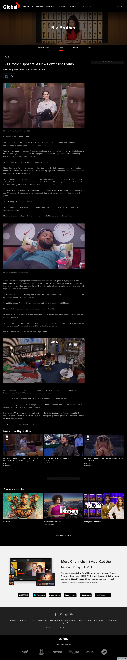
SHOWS (26, 6)
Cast (89, 47)
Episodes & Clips (42, 47)
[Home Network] (74, 652)
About (75, 47)
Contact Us (22, 620)
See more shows (63, 535)
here (38, 424)
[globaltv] (11, 6)
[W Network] (104, 652)
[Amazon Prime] (55, 595)
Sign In (119, 6)
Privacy (32, 620)
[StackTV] (90, 652)
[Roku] (70, 595)
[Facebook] (6, 76)
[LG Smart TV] (103, 595)
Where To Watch (99, 620)
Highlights (50, 6)
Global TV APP (112, 620)
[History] (41, 652)
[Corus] (63, 639)
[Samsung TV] (86, 595)
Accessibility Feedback (63, 623)
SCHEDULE (62, 6)
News (61, 47)
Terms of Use (42, 620)
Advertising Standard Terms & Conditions (62, 620)
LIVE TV (88, 6)
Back (7, 57)
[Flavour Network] (58, 652)
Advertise (82, 620)
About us (13, 620)
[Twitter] (12, 76)
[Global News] (25, 652)
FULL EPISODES (37, 6)
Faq (89, 620)
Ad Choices (123, 658)
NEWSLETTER (75, 6)
